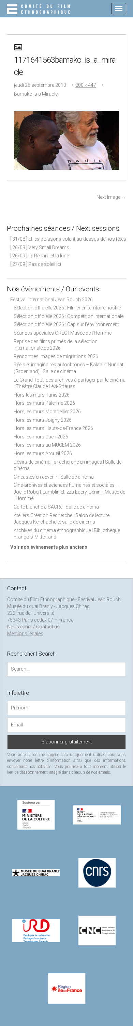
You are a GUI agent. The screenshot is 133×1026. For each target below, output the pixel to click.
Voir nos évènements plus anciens (48, 547)
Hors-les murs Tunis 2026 (42, 395)
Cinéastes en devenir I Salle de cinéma (54, 477)
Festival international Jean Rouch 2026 (51, 299)
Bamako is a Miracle (36, 94)
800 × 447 (85, 85)
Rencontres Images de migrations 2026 (56, 356)
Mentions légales (25, 633)
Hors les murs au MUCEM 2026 (47, 445)
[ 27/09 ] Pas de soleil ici (35, 264)
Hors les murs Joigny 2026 (43, 420)
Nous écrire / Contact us (33, 626)
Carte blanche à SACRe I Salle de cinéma (56, 507)
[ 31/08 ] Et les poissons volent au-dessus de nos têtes (68, 239)
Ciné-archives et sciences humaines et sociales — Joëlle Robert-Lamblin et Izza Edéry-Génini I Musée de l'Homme (69, 491)
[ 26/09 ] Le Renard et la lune (39, 255)
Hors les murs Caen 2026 (41, 436)
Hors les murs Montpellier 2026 (47, 411)
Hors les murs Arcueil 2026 (43, 453)
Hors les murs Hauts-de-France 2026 (53, 428)
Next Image (111, 197)
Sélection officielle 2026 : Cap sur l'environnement (66, 324)
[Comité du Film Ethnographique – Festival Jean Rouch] (39, 9)
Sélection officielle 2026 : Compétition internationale (68, 316)
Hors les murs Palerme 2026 (44, 403)
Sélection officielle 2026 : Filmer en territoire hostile (67, 307)
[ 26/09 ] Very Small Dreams (39, 247)
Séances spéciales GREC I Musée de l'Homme (63, 333)
